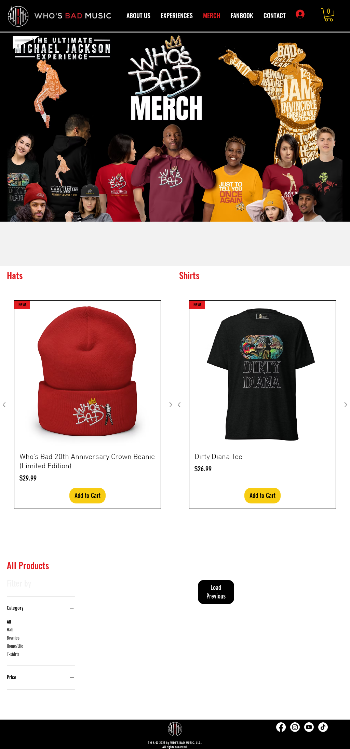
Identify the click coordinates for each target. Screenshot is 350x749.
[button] (177, 15)
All (9, 622)
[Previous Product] (4, 404)
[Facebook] (281, 727)
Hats (10, 630)
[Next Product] (171, 404)
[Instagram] (295, 727)
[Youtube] (309, 727)
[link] (329, 15)
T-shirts (13, 654)
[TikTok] (323, 727)
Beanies (13, 638)
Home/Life (15, 646)
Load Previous (216, 591)
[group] (175, 243)
